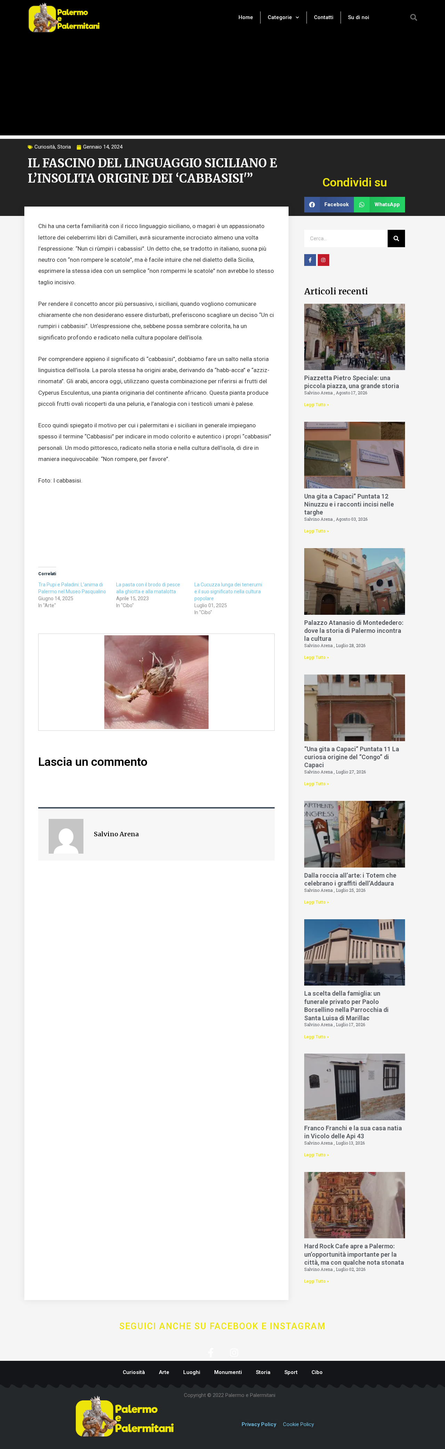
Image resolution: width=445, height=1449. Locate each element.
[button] (414, 17)
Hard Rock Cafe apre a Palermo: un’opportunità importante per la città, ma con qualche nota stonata (354, 1254)
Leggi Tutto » (316, 404)
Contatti (323, 17)
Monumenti (228, 1372)
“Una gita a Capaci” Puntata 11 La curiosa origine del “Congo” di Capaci (351, 757)
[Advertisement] (222, 86)
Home (245, 17)
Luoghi (191, 1372)
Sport (291, 1372)
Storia (64, 147)
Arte (164, 1372)
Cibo (317, 1372)
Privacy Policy (259, 1424)
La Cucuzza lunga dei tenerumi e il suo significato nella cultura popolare (228, 591)
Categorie (280, 17)
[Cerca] (396, 238)
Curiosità (44, 147)
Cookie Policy (298, 1424)
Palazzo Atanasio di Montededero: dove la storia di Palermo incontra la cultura (353, 631)
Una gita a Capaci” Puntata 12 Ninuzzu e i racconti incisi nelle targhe (349, 504)
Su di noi (358, 17)
